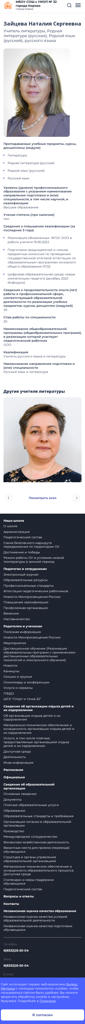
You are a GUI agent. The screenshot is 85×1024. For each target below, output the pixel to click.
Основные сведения (19, 794)
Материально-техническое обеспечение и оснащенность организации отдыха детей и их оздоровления (38, 729)
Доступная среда (17, 751)
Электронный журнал (21, 574)
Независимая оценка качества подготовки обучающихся (37, 928)
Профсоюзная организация (25, 608)
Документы (12, 799)
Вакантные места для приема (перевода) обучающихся (36, 850)
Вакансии (11, 613)
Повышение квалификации (25, 602)
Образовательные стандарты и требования (38, 816)
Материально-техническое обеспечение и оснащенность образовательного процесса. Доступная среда (38, 870)
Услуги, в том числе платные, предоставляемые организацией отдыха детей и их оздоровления (36, 742)
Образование (14, 811)
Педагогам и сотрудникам (25, 569)
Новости (10, 665)
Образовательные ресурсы (25, 580)
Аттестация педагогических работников (35, 591)
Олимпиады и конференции (26, 682)
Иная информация (18, 763)
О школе (10, 526)
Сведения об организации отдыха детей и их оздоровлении (38, 708)
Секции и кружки (17, 677)
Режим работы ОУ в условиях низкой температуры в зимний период (33, 560)
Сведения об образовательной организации (28, 786)
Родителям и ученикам (22, 626)
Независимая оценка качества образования (39, 911)
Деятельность (14, 757)
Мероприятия (14, 643)
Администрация (16, 532)
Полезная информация (22, 632)
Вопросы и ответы (18, 896)
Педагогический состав (22, 537)
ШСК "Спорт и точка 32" (22, 699)
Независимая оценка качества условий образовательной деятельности (35, 919)
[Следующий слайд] (76, 497)
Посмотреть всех (42, 498)
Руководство (13, 831)
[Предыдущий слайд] (8, 497)
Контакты (11, 904)
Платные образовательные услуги (31, 805)
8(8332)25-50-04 (16, 950)
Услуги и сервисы (18, 688)
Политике (48, 1001)
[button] (69, 5)
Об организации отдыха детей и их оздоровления (31, 718)
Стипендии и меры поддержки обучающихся (28, 882)
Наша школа (13, 521)
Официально (14, 777)
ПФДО (8, 693)
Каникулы (11, 671)
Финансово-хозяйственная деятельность (36, 842)
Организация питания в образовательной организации (37, 824)
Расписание (13, 770)
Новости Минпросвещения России (32, 597)
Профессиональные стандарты (28, 586)
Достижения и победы (21, 552)
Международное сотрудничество (30, 837)
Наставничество (16, 619)
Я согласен (42, 1015)
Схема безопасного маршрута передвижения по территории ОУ (31, 545)
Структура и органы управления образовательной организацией (29, 859)
